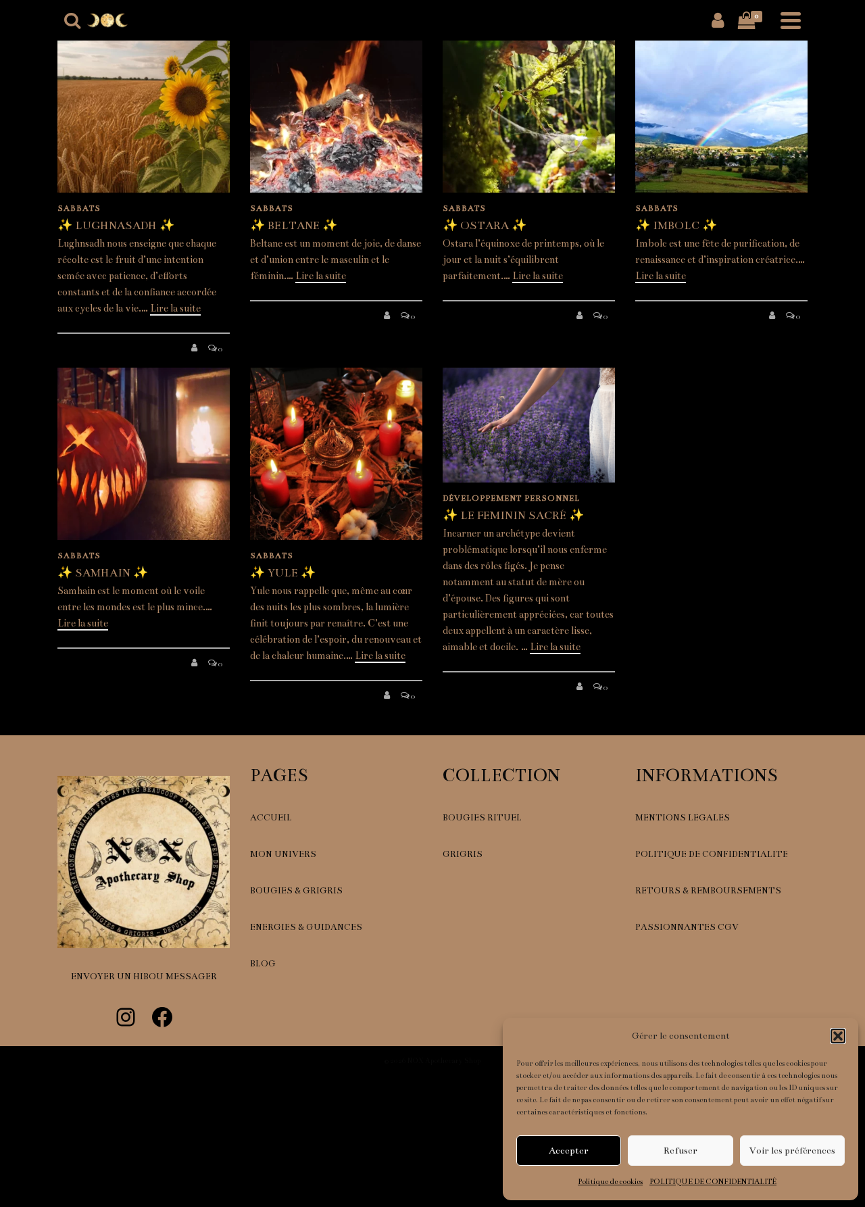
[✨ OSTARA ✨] (529, 106)
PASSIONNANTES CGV (687, 927)
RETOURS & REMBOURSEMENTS (708, 890)
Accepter (569, 1150)
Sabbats (79, 208)
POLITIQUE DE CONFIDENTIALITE (711, 854)
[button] (838, 1036)
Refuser (680, 1150)
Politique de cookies (610, 1181)
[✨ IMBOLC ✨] (721, 106)
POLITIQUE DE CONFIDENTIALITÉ (712, 1181)
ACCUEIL (271, 817)
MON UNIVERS (283, 854)
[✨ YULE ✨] (336, 454)
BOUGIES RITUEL (482, 817)
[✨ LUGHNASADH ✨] (143, 106)
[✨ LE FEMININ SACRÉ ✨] (529, 425)
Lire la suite (175, 308)
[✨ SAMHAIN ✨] (143, 454)
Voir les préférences (792, 1150)
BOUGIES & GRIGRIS (296, 890)
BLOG (263, 963)
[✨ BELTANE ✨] (336, 106)
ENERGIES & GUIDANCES (306, 927)
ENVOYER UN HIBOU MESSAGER (144, 976)
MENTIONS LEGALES (682, 817)
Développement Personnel (511, 498)
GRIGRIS (463, 854)
